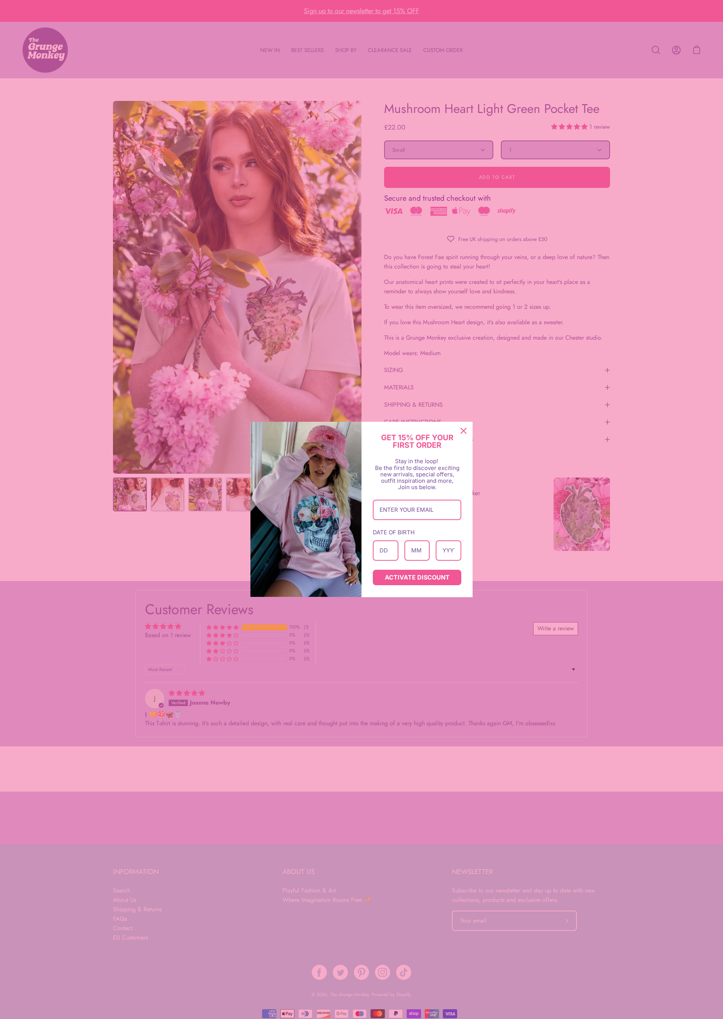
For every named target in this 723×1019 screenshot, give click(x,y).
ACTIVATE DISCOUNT (417, 577)
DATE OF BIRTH (394, 532)
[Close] (464, 431)
